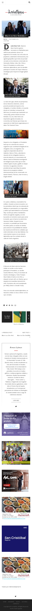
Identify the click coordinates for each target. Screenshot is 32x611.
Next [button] (28, 320)
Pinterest (9, 305)
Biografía (11, 601)
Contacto (16, 603)
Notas (5, 39)
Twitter (6, 305)
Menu (2, 2)
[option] (20, 318)
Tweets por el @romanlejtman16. (11, 587)
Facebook (4, 305)
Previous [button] (28, 314)
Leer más (16, 400)
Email (15, 305)
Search (29, 2)
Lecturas (24, 601)
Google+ (12, 305)
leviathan (6, 40)
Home (4, 601)
